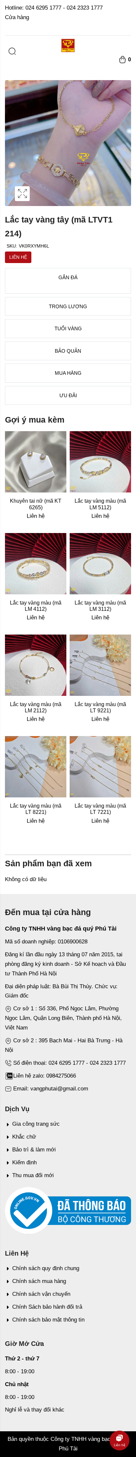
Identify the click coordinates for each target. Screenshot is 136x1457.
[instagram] (121, 27)
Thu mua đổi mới (33, 1175)
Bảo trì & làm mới (34, 1149)
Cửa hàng (17, 17)
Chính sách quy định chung (45, 1268)
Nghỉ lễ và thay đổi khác (34, 1410)
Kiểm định (24, 1162)
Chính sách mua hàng (39, 1281)
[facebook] (129, 27)
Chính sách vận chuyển (41, 1294)
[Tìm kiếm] (12, 51)
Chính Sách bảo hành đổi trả (47, 1307)
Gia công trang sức (36, 1124)
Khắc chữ (24, 1137)
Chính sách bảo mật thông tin (48, 1320)
